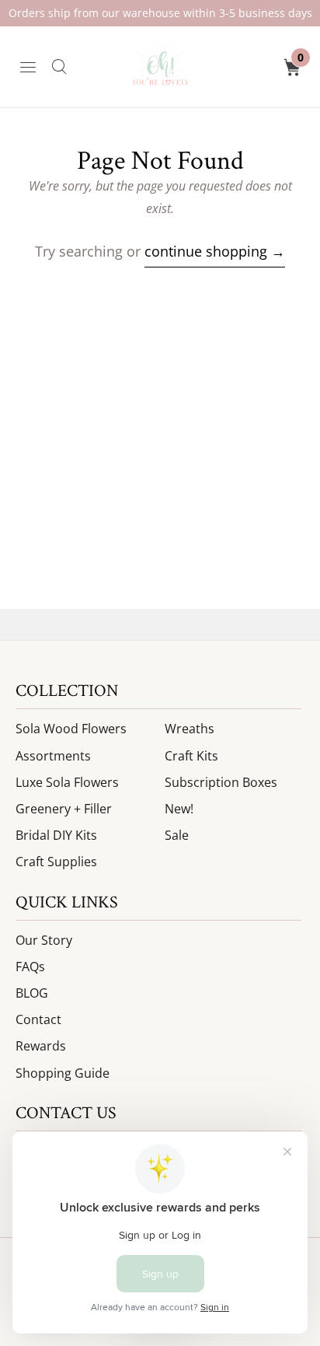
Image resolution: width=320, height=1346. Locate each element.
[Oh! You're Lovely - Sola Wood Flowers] (160, 67)
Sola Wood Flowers (71, 728)
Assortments (53, 755)
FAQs (30, 966)
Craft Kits (191, 755)
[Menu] (27, 67)
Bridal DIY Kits (56, 835)
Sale (177, 835)
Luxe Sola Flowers (67, 782)
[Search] (59, 67)
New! (179, 808)
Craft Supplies (56, 861)
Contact (38, 1019)
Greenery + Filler (64, 808)
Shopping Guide (63, 1073)
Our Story (44, 940)
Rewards (41, 1045)
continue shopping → (214, 251)
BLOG (32, 993)
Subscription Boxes (221, 782)
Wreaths (189, 728)
